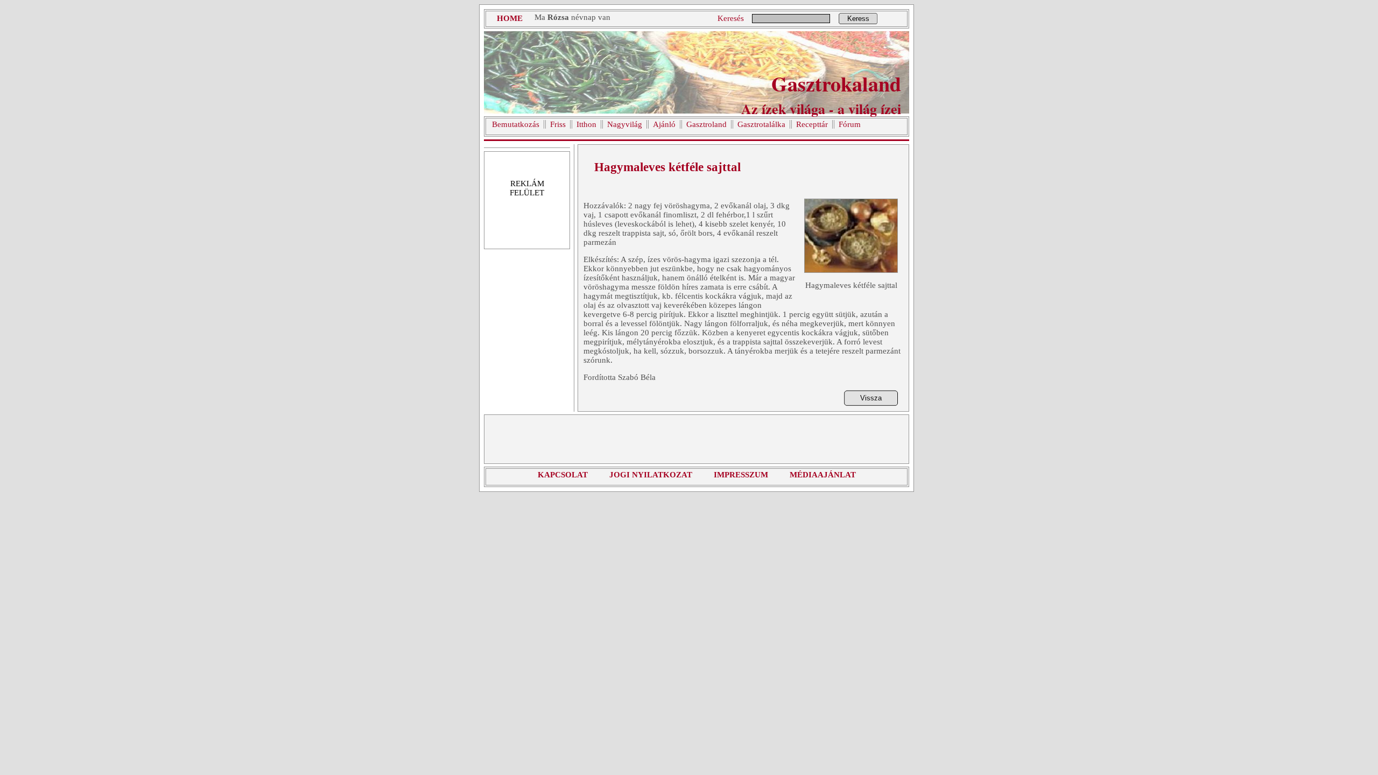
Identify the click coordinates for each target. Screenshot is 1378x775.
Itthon (586, 124)
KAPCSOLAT (563, 474)
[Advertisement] (696, 439)
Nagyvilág (624, 124)
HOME (510, 18)
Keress (858, 19)
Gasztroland (706, 124)
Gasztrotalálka (761, 124)
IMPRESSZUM (741, 474)
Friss (558, 124)
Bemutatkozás (515, 124)
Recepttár (812, 124)
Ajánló (664, 124)
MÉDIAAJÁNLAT (823, 474)
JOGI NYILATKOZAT (650, 474)
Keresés (731, 18)
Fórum (850, 124)
